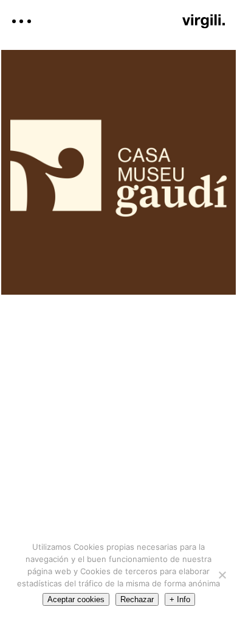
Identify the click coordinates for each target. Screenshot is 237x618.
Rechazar (137, 599)
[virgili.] (203, 21)
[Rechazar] (222, 575)
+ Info (180, 599)
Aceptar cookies (76, 599)
